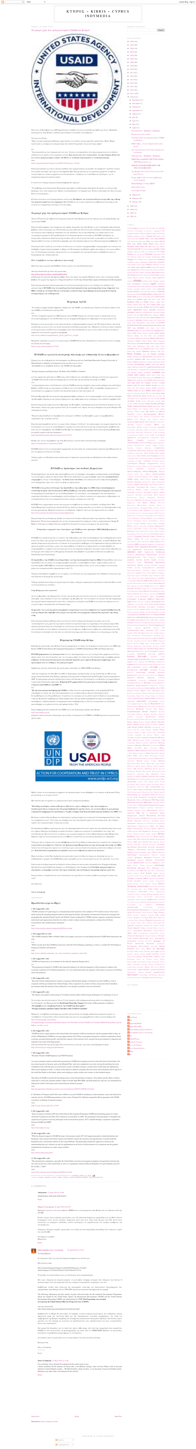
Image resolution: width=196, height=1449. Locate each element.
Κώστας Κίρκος (132, 722)
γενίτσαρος (144, 513)
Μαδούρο (161, 743)
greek (134, 299)
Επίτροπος (130, 625)
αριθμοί (155, 479)
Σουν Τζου (143, 889)
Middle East (139, 338)
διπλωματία (131, 573)
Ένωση (162, 609)
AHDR (141, 233)
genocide (139, 297)
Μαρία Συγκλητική (45, 1206)
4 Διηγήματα (157, 231)
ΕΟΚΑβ (162, 615)
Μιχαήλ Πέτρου (140, 766)
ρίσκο (149, 870)
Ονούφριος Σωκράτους (146, 808)
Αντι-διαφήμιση (152, 456)
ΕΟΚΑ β (156, 615)
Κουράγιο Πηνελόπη (143, 704)
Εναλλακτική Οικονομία (136, 607)
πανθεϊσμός (161, 818)
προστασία (148, 863)
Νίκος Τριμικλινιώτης (141, 789)
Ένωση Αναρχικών (133, 612)
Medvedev (130, 336)
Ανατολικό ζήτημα (145, 443)
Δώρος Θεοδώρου (154, 575)
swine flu (136, 385)
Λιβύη (163, 735)
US (137, 398)
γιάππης (136, 523)
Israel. (150, 315)
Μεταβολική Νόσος (141, 758)
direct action (156, 272)
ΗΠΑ (163, 643)
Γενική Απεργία (143, 510)
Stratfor (163, 380)
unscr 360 (162, 396)
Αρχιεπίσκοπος (153, 484)
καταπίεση (161, 678)
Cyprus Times (155, 267)
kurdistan (151, 325)
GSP (149, 299)
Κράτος (136, 706)
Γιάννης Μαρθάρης (133, 518)
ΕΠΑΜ (133, 617)
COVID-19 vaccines (159, 265)
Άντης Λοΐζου (131, 456)
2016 (132, 76)
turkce (148, 390)
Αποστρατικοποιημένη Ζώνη (144, 477)
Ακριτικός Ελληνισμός (150, 427)
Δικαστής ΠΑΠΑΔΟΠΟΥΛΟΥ (145, 568)
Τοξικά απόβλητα (139, 920)
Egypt (159, 278)
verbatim (147, 404)
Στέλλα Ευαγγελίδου (145, 897)
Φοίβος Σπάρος (139, 951)
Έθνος (129, 586)
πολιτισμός (161, 844)
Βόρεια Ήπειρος (149, 503)
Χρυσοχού (161, 975)
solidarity (130, 375)
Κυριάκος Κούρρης (143, 714)
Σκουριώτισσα (160, 881)
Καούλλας (130, 672)
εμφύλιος (130, 604)
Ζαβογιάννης (149, 638)
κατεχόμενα (131, 683)
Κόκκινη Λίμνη (147, 693)
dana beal (134, 270)
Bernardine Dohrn (133, 246)
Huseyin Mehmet (138, 307)
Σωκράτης (138, 912)
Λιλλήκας (130, 737)
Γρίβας (152, 536)
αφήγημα (155, 492)
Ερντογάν (147, 628)
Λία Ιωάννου (147, 735)
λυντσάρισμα (155, 740)
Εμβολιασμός (160, 599)
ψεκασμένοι (138, 977)
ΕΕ (149, 581)
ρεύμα (137, 870)
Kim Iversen (157, 320)
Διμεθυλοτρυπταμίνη (133, 570)
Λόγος (163, 737)
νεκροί (153, 779)
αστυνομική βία (143, 487)
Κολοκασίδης (131, 696)
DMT (128, 275)
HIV (144, 304)
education (148, 278)
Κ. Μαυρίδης (150, 662)
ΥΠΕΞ (135, 933)
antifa (156, 239)
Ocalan (163, 346)
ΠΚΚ (138, 839)
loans (143, 330)
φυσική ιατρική (142, 957)
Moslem (144, 341)
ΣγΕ (136, 878)
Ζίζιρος (150, 641)
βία (143, 500)
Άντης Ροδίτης (142, 456)
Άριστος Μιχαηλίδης (158, 482)
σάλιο (137, 876)
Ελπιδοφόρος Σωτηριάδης (136, 599)
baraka (139, 243)
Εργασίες (146, 625)
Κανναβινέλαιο (132, 670)
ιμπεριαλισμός (81, 1177)
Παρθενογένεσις (143, 826)
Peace (163, 351)
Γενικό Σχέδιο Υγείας (157, 510)
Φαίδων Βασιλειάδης (141, 938)
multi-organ (161, 341)
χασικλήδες (136, 964)
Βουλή (159, 505)
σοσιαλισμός (143, 886)
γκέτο (149, 534)
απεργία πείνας (133, 474)
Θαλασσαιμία (147, 646)
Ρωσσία (149, 873)
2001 (132, 216)
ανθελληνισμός (159, 451)
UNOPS (66, 1177)
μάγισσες (146, 743)
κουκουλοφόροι (132, 704)
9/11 (163, 231)
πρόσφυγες (156, 863)
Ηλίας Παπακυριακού (153, 643)
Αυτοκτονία (139, 492)
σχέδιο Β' (130, 912)
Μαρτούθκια (155, 753)
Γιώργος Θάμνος (152, 523)
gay (153, 294)
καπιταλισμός (141, 672)
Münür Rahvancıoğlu (133, 343)
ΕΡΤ (163, 628)
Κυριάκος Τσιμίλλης (158, 714)
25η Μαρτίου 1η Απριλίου (143, 231)
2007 (132, 213)
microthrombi (161, 336)
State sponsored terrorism (140, 380)
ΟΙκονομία (148, 802)
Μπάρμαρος (131, 771)
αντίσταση (147, 461)
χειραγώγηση (131, 967)
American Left (151, 236)
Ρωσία (143, 873)
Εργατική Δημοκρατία (157, 625)
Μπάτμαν (139, 771)
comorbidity (130, 262)
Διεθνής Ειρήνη (150, 560)
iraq (138, 315)
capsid (136, 252)
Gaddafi (143, 294)
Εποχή (141, 625)
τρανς (144, 923)
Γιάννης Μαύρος (146, 518)
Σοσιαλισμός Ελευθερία (157, 886)
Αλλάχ (147, 435)
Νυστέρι (130, 797)
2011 (132, 93)
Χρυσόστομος (153, 975)
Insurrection (139, 312)
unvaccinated (131, 398)
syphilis (143, 385)
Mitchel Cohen (154, 338)
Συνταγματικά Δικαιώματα (138, 909)
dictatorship (148, 272)
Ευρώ (129, 635)
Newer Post (35, 1416)
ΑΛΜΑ (152, 435)
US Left (150, 398)
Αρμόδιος (130, 484)
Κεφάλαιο (130, 685)
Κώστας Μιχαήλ (133, 724)
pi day (140, 357)
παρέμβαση (161, 823)
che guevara (140, 254)
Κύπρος (145, 711)
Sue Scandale (145, 383)
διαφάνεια (152, 557)
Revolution (130, 364)
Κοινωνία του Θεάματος (135, 693)
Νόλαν (151, 792)
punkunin (138, 359)
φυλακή (162, 951)
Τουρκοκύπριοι (156, 920)
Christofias (149, 254)
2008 (132, 209)
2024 (132, 48)
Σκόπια (152, 881)
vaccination (130, 401)
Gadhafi (149, 294)
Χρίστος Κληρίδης (145, 972)
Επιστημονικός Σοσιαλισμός (156, 623)
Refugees (130, 362)
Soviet (129, 378)
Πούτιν (154, 852)
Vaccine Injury (160, 401)
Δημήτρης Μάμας (133, 547)
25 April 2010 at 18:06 (55, 1192)
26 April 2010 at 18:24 (75, 1250)
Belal (130, 1020)
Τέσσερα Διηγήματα (133, 917)
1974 (163, 228)
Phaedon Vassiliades (158, 354)
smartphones (147, 372)
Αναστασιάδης (133, 442)
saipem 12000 (131, 367)
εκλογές (138, 588)
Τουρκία (148, 920)
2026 (132, 41)
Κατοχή (147, 682)
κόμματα (130, 698)
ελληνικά (160, 593)
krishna (153, 323)
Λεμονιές (137, 732)
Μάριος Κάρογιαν (141, 750)
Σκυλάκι (136, 884)
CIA (163, 254)
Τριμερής (130, 925)
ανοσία (162, 453)
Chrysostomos (157, 254)
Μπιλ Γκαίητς (147, 771)
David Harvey (141, 270)
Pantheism (153, 351)
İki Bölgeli (156, 307)
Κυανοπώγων (153, 706)
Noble (148, 346)
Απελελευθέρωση (134, 471)
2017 (132, 72)
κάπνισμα (151, 672)
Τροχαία (156, 925)
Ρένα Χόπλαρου (153, 868)
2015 (132, 79)
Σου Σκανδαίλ (132, 889)
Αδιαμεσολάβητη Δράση (135, 422)
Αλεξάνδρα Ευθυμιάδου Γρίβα (137, 430)
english (153, 283)
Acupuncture (131, 233)
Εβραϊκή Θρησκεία (151, 578)
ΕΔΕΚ (146, 581)
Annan (41, 1177)
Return (163, 362)
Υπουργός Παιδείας (151, 936)
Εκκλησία (130, 588)
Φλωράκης (130, 951)
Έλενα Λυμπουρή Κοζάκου (156, 588)
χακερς (156, 959)
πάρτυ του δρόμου (157, 826)
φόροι (157, 951)
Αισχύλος (139, 425)
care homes (141, 252)
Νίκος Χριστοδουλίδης (157, 789)
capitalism (130, 252)
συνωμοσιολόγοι (155, 910)
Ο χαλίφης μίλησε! (139, 190)
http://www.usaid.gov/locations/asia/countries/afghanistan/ (52, 513)
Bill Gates (156, 246)
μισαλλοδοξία (160, 763)
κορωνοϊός (141, 701)
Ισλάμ (157, 659)
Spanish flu (135, 378)
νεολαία (140, 782)
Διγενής (139, 560)
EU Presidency (154, 286)
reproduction (142, 362)
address (137, 233)
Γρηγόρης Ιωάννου (142, 536)
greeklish (139, 299)
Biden (142, 246)
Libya (137, 330)
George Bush (146, 297)
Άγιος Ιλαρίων (153, 419)
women (157, 409)
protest (155, 357)
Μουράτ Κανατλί (159, 769)
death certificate (154, 270)
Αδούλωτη (148, 422)
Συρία (162, 910)
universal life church (139, 396)
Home (77, 1416)
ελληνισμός (160, 596)
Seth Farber (161, 370)
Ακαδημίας (148, 425)
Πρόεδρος (141, 860)
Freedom (133, 294)
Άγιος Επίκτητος (140, 419)
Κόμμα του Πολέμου (158, 696)
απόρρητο (130, 477)
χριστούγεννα (159, 972)
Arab (128, 241)
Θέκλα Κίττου (144, 651)
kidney (151, 320)
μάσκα (129, 756)
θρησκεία (161, 654)
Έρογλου (156, 628)
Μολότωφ (148, 769)
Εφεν (163, 635)
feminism (136, 291)
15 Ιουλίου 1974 (144, 228)
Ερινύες (129, 628)
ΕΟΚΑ (144, 615)
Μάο (158, 745)
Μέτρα (157, 758)
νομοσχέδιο (146, 795)
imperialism (137, 309)
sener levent (51, 1177)
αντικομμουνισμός (133, 458)
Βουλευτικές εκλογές (146, 505)
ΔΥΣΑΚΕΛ (144, 575)
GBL (163, 294)
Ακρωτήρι (161, 427)
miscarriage (146, 338)
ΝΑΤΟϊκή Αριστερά (148, 776)
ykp (147, 411)
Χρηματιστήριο (132, 969)
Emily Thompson (154, 281)
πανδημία (144, 818)
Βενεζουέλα (131, 500)
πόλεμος (145, 842)
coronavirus (161, 262)
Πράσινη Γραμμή (158, 855)
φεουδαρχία (161, 943)
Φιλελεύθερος (144, 946)
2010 (132, 97)
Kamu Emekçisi (156, 317)
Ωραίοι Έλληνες (158, 977)
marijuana (157, 330)
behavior (162, 244)
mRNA (155, 341)
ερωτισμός (149, 630)
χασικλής (144, 964)
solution (148, 375)
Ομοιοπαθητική (144, 805)
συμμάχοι (162, 902)
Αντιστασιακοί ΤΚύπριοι (136, 463)
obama (157, 346)
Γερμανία (151, 513)
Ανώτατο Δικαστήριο (154, 466)
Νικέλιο (143, 784)
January (135, 202)
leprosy (153, 328)
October (135, 107)
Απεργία (162, 471)
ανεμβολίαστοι (159, 448)
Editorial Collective (139, 278)
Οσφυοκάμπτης (152, 810)
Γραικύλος (130, 536)
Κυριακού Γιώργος (135, 1042)
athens (148, 241)
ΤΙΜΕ (150, 917)
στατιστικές (131, 894)
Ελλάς (136, 593)
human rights (155, 304)
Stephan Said (156, 380)
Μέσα (147, 756)
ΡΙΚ (145, 870)
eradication (130, 286)
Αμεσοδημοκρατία (143, 437)
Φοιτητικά (147, 951)
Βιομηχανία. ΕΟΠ (133, 503)
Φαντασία (148, 941)
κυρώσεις (130, 717)
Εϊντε (142, 586)
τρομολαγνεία (148, 925)
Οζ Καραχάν (147, 800)
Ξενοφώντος (152, 797)
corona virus (152, 262)
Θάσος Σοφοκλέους (140, 649)
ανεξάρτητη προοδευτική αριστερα (140, 451)
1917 (156, 228)
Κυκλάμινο (130, 709)
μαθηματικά (131, 745)
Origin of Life (155, 349)
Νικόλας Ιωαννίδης (152, 784)
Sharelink (133, 372)
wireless (151, 409)
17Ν (150, 228)
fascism (129, 291)
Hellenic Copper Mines (157, 302)
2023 (132, 52)
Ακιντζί (139, 427)
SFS (128, 372)
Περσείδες (136, 834)
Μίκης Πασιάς (141, 763)
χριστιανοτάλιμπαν (158, 969)
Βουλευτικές (131, 505)
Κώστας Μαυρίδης (158, 722)
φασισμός (157, 941)
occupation (130, 349)
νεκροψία (158, 779)
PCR (158, 351)
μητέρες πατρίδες (150, 761)
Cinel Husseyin (131, 257)
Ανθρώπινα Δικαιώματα (135, 453)
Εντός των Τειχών (152, 609)
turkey (154, 391)
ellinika (137, 280)
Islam (141, 315)
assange (143, 241)
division (162, 272)
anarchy (159, 236)
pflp (148, 354)
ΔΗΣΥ (140, 552)
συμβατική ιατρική (145, 902)
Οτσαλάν (162, 810)
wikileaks (145, 409)
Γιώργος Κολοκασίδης (134, 529)
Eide (163, 278)
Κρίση (141, 706)
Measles (139, 333)
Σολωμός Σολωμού (151, 884)
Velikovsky (141, 404)
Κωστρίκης (154, 724)
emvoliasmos (137, 284)
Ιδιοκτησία (154, 656)
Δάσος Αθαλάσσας (143, 542)
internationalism (147, 312)
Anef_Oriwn (135, 239)
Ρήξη (141, 870)
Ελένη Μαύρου (144, 591)
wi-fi (140, 409)
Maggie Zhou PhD (134, 1026)
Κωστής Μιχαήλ (145, 724)
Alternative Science (139, 236)
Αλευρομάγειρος (132, 435)
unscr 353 (155, 396)
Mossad (150, 341)
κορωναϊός (131, 701)
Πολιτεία (156, 842)
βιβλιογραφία (149, 500)
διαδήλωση (160, 552)
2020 (132, 62)
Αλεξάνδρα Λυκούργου (157, 430)
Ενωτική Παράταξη (152, 612)
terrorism (154, 385)
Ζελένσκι (144, 641)
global (152, 297)
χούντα (162, 967)
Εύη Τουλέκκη (139, 633)
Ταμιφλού (144, 915)
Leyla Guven (160, 328)
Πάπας (162, 821)
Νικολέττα (141, 787)
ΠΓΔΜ (129, 831)
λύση (163, 740)
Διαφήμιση (161, 557)
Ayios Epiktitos (155, 241)
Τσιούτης (149, 928)
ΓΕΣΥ (157, 513)
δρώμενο (138, 575)
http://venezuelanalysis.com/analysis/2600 (46, 443)
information (131, 312)
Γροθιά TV (138, 539)
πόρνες (149, 852)
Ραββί (129, 865)
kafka (141, 317)
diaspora (141, 272)
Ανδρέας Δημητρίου (158, 443)
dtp (140, 275)
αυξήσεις (146, 490)
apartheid (162, 239)
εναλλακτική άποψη (141, 604)
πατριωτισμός (138, 828)
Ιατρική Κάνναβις (137, 656)
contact (137, 262)
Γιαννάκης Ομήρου (147, 516)
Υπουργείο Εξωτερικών (135, 936)
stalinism (130, 380)
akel (148, 233)
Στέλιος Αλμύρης (140, 894)
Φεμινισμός (150, 943)
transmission (161, 388)
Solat (163, 372)
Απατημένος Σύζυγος (156, 469)
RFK (153, 364)
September (136, 110)
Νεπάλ (157, 782)
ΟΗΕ (153, 800)
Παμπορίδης (136, 818)
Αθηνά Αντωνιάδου (158, 422)
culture (133, 267)
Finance (153, 291)
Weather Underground (134, 406)
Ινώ (151, 659)
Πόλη (150, 842)
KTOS (136, 325)
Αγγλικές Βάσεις (133, 417)
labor (155, 325)
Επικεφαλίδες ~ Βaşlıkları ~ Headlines (146, 130)
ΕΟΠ (128, 617)
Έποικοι (136, 625)
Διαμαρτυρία (140, 555)
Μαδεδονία (153, 743)
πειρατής (135, 831)
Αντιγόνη (162, 456)
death (147, 270)
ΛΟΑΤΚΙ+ (137, 737)
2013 (132, 86)
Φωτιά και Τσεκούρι (144, 959)
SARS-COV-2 (143, 367)
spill (152, 378)
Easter (148, 275)
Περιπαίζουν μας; (138, 187)
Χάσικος (151, 964)
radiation (153, 359)
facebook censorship (133, 289)
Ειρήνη (147, 586)
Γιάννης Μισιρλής (159, 518)
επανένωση (139, 620)
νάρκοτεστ (154, 774)
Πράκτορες (161, 852)
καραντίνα (141, 675)
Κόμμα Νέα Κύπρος (143, 696)
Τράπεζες (150, 923)
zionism (152, 411)
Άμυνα (130, 440)
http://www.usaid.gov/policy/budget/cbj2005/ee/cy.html (51, 928)
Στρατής (143, 899)
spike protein (146, 378)
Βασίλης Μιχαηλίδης (147, 497)
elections (129, 281)
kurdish (145, 325)
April (134, 127)
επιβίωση (162, 620)
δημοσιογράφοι (148, 549)
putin (143, 359)
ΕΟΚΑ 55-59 (150, 615)
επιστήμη (144, 623)
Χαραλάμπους (142, 962)
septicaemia (154, 370)
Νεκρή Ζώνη (146, 779)
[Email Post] (93, 1175)
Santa (137, 367)
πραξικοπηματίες (144, 855)
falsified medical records (148, 289)
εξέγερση (162, 612)
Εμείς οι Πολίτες (139, 602)
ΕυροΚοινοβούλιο (159, 633)
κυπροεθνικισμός (134, 711)
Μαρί (162, 745)
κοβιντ (163, 691)
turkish (159, 391)
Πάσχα (129, 828)
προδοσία (130, 857)
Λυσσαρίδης (131, 743)
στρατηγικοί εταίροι (133, 899)
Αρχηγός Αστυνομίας (141, 484)
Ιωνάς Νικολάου (139, 662)
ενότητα (142, 609)
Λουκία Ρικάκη (145, 740)
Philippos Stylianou (132, 357)
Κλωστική (156, 691)
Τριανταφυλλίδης (159, 923)
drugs (137, 275)
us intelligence (143, 398)
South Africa (161, 375)
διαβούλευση (149, 552)
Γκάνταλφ (139, 534)
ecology (156, 275)
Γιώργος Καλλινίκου (140, 526)
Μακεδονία (147, 745)
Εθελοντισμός (137, 583)
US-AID (156, 398)
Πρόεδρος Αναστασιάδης (155, 860)
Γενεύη (134, 510)
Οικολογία (131, 802)
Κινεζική (130, 688)
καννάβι (162, 667)
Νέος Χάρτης (148, 782)
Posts (60, 1440)
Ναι (147, 774)
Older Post (118, 1416)
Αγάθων (139, 414)
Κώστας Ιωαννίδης (159, 719)
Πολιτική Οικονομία (134, 844)
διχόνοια (138, 573)
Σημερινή (152, 878)
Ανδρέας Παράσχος (143, 448)
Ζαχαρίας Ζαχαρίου (134, 641)
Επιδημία (130, 623)
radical (159, 359)
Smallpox (140, 372)
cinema (139, 257)
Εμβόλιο (130, 602)
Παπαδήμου (155, 821)
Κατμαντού (139, 683)
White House (157, 406)
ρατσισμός (160, 865)
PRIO (150, 357)
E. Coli (144, 275)
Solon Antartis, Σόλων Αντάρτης (50, 1250)
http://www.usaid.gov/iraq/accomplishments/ (47, 1047)
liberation (130, 330)
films (149, 291)
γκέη (144, 534)
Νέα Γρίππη (160, 776)
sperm (140, 378)
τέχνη (146, 917)
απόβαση (147, 474)
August (135, 114)
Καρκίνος (161, 675)
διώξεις (144, 573)
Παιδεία (142, 816)
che (135, 254)
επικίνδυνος (137, 623)
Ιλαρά (163, 656)
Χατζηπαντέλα (160, 964)
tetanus (129, 388)
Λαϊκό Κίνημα (132, 727)
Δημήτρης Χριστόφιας (149, 546)
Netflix (129, 346)
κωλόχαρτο (139, 717)
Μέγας (141, 756)
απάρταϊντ (140, 469)
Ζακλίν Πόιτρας (159, 638)
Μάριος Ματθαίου (154, 750)
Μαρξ (148, 753)
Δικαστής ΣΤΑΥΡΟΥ (151, 565)
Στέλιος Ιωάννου (153, 894)
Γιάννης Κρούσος (159, 516)
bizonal (129, 249)
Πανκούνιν (146, 821)
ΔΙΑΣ (145, 557)
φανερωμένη (131, 941)
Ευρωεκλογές (136, 635)
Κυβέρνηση (161, 706)
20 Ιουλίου (130, 231)
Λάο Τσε (136, 730)
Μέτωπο (139, 761)
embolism (145, 281)
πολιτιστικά (132, 847)
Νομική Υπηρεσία (159, 792)
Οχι (138, 812)
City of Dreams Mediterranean (151, 257)
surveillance (154, 383)
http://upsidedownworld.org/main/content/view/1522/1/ (51, 435)
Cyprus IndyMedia (135, 1023)
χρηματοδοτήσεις (144, 969)
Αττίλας (138, 490)
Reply (40, 1199)
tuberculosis (141, 391)
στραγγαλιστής (160, 897)
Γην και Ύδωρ (137, 516)
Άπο (141, 474)
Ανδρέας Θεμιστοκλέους (135, 445)
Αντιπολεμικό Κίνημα (146, 458)
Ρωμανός (136, 873)
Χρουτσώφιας (143, 975)
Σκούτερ (130, 884)
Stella (150, 380)
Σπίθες (156, 889)
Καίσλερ (145, 667)
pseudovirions (161, 357)
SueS (130, 1036)
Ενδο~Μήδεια (151, 607)
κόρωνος (162, 701)
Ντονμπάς (161, 795)
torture (154, 388)
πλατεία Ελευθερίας (148, 839)
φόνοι (152, 951)
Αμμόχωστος (155, 437)
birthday (162, 246)
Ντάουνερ (154, 795)
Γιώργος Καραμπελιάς (156, 526)
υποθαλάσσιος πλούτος (157, 933)
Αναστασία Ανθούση (156, 440)
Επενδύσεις (147, 620)
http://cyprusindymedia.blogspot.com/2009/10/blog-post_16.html (55, 163)
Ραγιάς (135, 865)
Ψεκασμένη (130, 977)
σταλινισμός (143, 892)
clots (135, 259)
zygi (157, 411)
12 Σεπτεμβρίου (133, 228)
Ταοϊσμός (151, 915)
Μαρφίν (162, 753)
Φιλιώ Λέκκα (140, 949)
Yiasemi (142, 411)
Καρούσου (151, 678)
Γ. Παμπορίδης (143, 508)
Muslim (152, 343)
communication (151, 259)
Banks (134, 244)
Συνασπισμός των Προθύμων (139, 905)
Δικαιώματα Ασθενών (135, 565)
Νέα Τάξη (139, 779)
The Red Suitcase (139, 388)
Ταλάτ (129, 915)
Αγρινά (162, 419)
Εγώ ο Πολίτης (138, 581)
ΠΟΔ (135, 842)
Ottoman (162, 349)
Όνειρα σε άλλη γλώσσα (141, 134)
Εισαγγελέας (154, 586)
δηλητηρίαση (143, 544)
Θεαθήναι (151, 649)
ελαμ (144, 588)
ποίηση (140, 842)
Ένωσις (142, 612)
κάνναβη (154, 666)
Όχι (143, 813)
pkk (144, 357)
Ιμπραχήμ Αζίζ (144, 659)
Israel (146, 315)
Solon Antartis (139, 375)
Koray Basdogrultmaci (138, 323)
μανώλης (154, 745)
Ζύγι (155, 640)
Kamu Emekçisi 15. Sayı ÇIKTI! (143, 183)
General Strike (132, 297)
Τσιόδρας (143, 928)
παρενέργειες (132, 826)
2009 (132, 206)
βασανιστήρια (148, 495)
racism (148, 359)
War (152, 404)
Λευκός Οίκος (151, 732)
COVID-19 (148, 265)
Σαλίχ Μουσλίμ (145, 876)
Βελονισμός (161, 497)
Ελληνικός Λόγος (147, 596)
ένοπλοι (136, 609)
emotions (162, 281)
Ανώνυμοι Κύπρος (141, 466)
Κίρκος (158, 688)
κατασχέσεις (143, 680)
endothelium (145, 284)
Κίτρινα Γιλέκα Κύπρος (136, 691)
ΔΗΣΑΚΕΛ (131, 552)
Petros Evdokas (134, 353)
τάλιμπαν (136, 915)
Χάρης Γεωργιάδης (153, 962)
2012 (132, 90)
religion (135, 362)
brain (142, 249)
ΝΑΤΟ (138, 776)
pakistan (139, 351)
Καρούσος (140, 678)
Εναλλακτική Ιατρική (157, 604)
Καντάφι (162, 670)
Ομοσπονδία (154, 805)
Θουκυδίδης (152, 654)
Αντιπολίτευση (159, 458)
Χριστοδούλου (131, 972)
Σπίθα (150, 889)
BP (140, 249)
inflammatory (161, 310)
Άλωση (157, 435)
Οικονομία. (156, 802)
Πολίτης (162, 842)
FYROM (138, 294)
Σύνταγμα (161, 907)
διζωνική (149, 562)
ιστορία (130, 662)
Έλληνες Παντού (150, 594)
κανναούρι (153, 670)
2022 (132, 55)
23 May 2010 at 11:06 (60, 1360)
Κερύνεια (161, 683)
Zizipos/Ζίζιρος (134, 1039)
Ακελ (156, 424)
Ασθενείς (162, 484)
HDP (163, 299)
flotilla (160, 291)
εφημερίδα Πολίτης (139, 638)
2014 (132, 83)
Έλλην (142, 594)
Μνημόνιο (141, 769)
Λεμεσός (130, 732)
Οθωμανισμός (160, 800)
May (134, 124)
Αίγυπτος (130, 425)
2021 (132, 59)
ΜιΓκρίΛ (162, 761)
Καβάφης (130, 664)
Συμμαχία (155, 902)
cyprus (138, 267)
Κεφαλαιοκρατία (142, 685)
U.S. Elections (136, 393)
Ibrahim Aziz (148, 307)
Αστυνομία (131, 487)
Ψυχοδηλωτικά (147, 977)
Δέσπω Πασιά (155, 542)
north (152, 346)
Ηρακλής (130, 646)
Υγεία (129, 931)
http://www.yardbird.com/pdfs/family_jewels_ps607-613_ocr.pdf (54, 335)
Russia (162, 364)
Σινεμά (129, 881)
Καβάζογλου (161, 662)
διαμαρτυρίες (151, 554)
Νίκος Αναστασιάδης (152, 787)
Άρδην (136, 479)
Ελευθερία (154, 591)
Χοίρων (147, 967)
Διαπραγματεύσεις (134, 557)
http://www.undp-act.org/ (40, 712)
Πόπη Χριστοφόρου (141, 852)
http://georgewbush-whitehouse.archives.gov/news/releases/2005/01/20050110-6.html (62, 1089)
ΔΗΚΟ (137, 544)
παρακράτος (131, 823)
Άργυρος (162, 477)
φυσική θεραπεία (152, 954)
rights (157, 364)
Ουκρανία (130, 813)
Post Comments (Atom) (49, 1421)
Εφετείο (129, 638)
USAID (72, 1177)
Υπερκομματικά (143, 933)
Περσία (142, 834)
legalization (140, 328)
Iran (135, 315)
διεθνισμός (161, 560)
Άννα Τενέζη (148, 453)
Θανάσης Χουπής (159, 646)
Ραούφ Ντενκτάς (146, 865)
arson (137, 241)
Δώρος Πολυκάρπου (138, 578)
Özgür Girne (131, 351)
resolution (149, 362)
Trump (136, 391)
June (134, 121)
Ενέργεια (130, 609)
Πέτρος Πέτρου (159, 837)
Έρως (142, 630)
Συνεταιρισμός (148, 907)
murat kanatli (144, 343)
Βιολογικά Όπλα (159, 500)
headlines (130, 302)
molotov (138, 341)
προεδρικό (131, 860)
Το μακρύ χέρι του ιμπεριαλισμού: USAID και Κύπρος (60, 30)
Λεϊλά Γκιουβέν (146, 730)
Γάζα (150, 508)
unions (158, 393)
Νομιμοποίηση (132, 795)
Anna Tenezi (132, 1017)
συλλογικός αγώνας (133, 902)
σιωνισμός (137, 881)
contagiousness (143, 262)
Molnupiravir (131, 341)
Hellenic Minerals (132, 304)
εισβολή (162, 586)
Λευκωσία (161, 732)
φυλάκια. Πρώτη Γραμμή (136, 954)
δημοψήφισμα (160, 549)
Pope (147, 357)
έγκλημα (130, 581)
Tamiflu (148, 385)
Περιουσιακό (156, 831)
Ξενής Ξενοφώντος (140, 797)
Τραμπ (139, 923)
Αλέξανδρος (131, 432)
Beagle (157, 244)
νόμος (139, 795)
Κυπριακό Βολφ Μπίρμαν (155, 709)
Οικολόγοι (139, 802)
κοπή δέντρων (160, 698)
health (137, 302)
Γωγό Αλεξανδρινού (152, 539)
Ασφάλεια (153, 487)
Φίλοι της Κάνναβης (156, 948)
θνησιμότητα (141, 654)
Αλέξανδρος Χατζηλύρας (144, 432)
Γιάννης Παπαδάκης (134, 521)
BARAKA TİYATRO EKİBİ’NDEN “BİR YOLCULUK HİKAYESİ (146, 166)
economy (162, 275)
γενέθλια (156, 508)
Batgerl (151, 244)
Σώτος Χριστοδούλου (136, 1048)
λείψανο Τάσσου (159, 730)
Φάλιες (152, 938)
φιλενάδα (154, 946)
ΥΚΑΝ (129, 933)
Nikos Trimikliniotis (139, 346)
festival (141, 291)
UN (150, 393)
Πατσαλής (147, 828)
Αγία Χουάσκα (145, 417)
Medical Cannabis (148, 333)
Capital (162, 249)
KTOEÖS (130, 325)
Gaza (156, 294)
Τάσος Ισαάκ (160, 915)
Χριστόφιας (132, 974)
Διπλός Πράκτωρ (158, 570)
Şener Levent (160, 367)
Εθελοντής (153, 581)
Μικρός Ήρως (151, 763)
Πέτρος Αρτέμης (151, 834)
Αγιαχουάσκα (155, 417)
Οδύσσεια (139, 800)
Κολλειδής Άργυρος (159, 693)
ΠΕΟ (140, 831)
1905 (153, 228)
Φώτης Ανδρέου (154, 957)
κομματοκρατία (138, 698)
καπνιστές (161, 672)
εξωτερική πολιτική (134, 615)
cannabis (156, 249)
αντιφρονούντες (153, 463)
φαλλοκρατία (160, 938)
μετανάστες (151, 758)
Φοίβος (130, 1051)
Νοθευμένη (145, 792)
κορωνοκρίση (153, 701)
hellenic (146, 302)
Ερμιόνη (137, 628)
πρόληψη (130, 863)
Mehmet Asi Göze (141, 336)
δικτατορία (161, 568)
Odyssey (137, 349)
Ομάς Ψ (136, 805)
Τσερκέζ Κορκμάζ (133, 928)
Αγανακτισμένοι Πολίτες (154, 414)
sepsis (129, 370)
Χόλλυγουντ (155, 967)
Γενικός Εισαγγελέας (133, 513)
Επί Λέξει (155, 620)
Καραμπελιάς (132, 675)
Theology (148, 388)
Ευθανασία (149, 633)
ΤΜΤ (154, 917)
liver (140, 330)
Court (128, 265)
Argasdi (133, 241)
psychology (130, 359)
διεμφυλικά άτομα (134, 562)
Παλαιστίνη (151, 815)
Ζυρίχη (160, 641)
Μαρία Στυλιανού (150, 748)
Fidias (145, 291)
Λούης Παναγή (132, 740)
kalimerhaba (146, 317)
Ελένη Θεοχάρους (133, 591)
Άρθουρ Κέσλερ (145, 479)
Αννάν (157, 453)
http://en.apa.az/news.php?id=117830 (45, 346)
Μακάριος (138, 745)
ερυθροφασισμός (133, 630)
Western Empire (147, 406)
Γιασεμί (142, 523)
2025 (132, 45)
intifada (162, 312)
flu (164, 291)
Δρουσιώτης (131, 575)
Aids (145, 233)
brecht (146, 249)
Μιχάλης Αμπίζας (152, 766)
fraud (128, 294)
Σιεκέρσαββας (160, 878)
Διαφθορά (130, 560)
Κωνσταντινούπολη (133, 719)
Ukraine (143, 393)
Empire (129, 284)
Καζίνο (136, 664)
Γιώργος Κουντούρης (150, 529)
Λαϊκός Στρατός (144, 727)
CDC (158, 252)
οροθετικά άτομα (140, 810)
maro (130, 1054)
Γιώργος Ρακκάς (154, 531)
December (136, 100)
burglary (150, 249)
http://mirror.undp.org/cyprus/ (42, 1152)
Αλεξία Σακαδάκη (159, 432)
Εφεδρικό (157, 635)
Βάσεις (156, 495)
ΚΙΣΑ (163, 688)
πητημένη (130, 839)
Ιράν (153, 659)
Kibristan (146, 320)
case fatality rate (151, 252)
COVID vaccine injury (138, 265)
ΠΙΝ (135, 839)
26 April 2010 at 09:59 (62, 1207)
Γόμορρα (162, 534)
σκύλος (142, 884)
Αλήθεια (141, 435)
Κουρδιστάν (155, 703)
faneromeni (161, 289)
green (145, 299)
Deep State (135, 272)
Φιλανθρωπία (132, 946)
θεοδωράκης (154, 651)
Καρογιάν (130, 678)
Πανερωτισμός (152, 818)
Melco (150, 336)
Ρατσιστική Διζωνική (136, 868)
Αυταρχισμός (155, 490)
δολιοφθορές (161, 573)
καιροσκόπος (136, 667)
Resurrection (156, 362)
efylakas (154, 278)
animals (141, 239)
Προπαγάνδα (139, 862)
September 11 (135, 370)
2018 (132, 69)
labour (160, 325)
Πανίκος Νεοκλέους (134, 821)
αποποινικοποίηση (158, 474)
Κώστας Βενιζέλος (146, 719)
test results (161, 385)
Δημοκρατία (137, 549)
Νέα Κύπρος (131, 779)
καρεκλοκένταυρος (151, 675)
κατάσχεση (152, 680)
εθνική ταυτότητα (147, 583)
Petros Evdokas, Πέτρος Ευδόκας (140, 1029)
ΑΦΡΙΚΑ (162, 492)
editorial (129, 278)
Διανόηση (162, 555)
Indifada (145, 310)
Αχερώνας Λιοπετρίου (134, 495)
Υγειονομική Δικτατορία (142, 931)
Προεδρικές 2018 (159, 857)
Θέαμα (157, 649)
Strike (138, 383)
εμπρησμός (147, 602)
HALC (159, 299)
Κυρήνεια (153, 712)
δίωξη (149, 573)
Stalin (163, 378)
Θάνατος (130, 649)
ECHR (152, 275)
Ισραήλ (162, 659)
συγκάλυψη (161, 899)
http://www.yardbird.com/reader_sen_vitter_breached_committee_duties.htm (59, 953)
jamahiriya (156, 315)
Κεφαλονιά (153, 685)
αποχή (156, 477)
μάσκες (135, 756)
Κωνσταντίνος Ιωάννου (155, 717)
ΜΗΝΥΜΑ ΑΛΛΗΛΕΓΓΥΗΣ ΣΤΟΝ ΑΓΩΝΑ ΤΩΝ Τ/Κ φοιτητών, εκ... (148, 160)
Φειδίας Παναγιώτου (135, 943)
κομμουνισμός (150, 698)
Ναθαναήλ (140, 774)
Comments (63, 1445)
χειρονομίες (140, 967)
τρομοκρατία (139, 925)
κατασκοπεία (131, 680)
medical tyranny (159, 333)
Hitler (140, 304)
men (154, 336)
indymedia (152, 310)
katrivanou (139, 320)
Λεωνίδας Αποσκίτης (134, 735)
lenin (147, 328)
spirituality (157, 378)
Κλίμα (149, 691)
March (134, 195)
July (134, 117)
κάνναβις (144, 669)
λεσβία (143, 732)
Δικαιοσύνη (160, 562)
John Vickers (135, 317)
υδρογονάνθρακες (159, 931)
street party (131, 383)
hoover (148, 304)
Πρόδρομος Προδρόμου (143, 857)
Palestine (145, 351)
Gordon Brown (160, 297)
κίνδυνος (162, 685)
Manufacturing (149, 330)
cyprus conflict (145, 267)
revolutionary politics (143, 364)
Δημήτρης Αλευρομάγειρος (156, 544)
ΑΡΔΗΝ (130, 479)
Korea (148, 323)
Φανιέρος (141, 941)
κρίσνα (146, 706)
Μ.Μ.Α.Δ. (139, 743)
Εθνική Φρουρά (159, 583)
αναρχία (140, 440)
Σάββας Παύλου (159, 873)
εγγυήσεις (161, 578)
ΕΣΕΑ (157, 630)
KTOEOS (162, 323)
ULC (147, 393)
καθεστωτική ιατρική (145, 664)
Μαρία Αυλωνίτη (134, 748)
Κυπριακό (140, 709)
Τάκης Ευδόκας (159, 912)
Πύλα (163, 863)
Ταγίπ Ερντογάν (147, 912)
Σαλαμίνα (130, 876)
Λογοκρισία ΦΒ (154, 737)
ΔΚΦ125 (153, 573)
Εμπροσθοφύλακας (158, 602)
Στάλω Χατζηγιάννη (157, 892)
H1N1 (154, 299)
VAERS (135, 404)
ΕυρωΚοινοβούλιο (147, 635)
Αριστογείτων (146, 482)
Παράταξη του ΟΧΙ (143, 823)
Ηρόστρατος (138, 646)
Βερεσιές (138, 500)
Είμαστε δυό (136, 586)
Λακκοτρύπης (156, 727)
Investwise (130, 315)
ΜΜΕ (134, 769)
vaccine (138, 401)
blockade (135, 249)
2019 (132, 65)
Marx (134, 333)
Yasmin (137, 411)
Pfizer (144, 354)
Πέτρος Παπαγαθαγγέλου (144, 837)
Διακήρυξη (130, 555)
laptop (134, 328)
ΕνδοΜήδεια (161, 607)
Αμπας (163, 437)
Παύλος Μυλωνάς (158, 828)
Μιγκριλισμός (131, 763)
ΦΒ (164, 941)
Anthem (152, 239)
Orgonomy (146, 349)
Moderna (162, 338)
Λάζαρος (162, 724)
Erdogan (147, 286)
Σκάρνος (145, 881)
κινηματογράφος (150, 688)
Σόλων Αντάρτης (96, 1177)
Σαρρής (154, 876)
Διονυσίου (146, 570)
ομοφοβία (162, 805)
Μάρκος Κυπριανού (139, 753)
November (136, 103)
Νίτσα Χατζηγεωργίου (134, 792)
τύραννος (162, 928)
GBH (159, 294)
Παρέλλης (153, 823)
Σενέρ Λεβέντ (143, 878)
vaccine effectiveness (147, 401)
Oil (141, 349)
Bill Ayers (148, 246)
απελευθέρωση (150, 471)
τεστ (142, 917)
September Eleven (145, 370)
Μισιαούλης (131, 766)
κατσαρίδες (153, 683)
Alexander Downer (155, 233)
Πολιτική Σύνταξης (148, 844)
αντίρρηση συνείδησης (134, 461)
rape (163, 359)
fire (157, 291)
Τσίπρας (155, 928)
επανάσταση (142, 617)
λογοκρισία (145, 737)
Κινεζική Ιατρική (138, 688)
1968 (159, 228)
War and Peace (159, 403)
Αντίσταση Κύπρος (158, 461)
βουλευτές (161, 503)
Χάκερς (162, 959)
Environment (161, 284)
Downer (133, 275)
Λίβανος (156, 735)
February (135, 198)
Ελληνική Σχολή (133, 596)
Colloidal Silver (142, 259)
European (162, 286)
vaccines (129, 404)
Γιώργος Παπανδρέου (141, 531)
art (140, 241)
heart (141, 302)
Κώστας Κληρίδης (145, 722)
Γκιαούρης (155, 534)
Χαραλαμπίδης (132, 962)
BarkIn (145, 244)
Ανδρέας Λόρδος (151, 445)
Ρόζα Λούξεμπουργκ (158, 870)
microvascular (131, 338)
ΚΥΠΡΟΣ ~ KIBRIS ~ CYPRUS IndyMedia (98, 13)
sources (154, 375)
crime (129, 267)
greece (129, 299)
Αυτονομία (147, 492)
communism (161, 259)
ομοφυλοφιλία (132, 808)
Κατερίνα (161, 680)
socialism (156, 372)
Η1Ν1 (142, 643)
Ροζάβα (129, 873)
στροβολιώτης (152, 899)
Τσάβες (162, 925)
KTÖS (140, 325)
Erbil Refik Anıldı (139, 286)
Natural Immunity (160, 343)
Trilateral (130, 391)
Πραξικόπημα (132, 855)
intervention (156, 312)
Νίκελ (138, 784)
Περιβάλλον (146, 831)
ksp (157, 323)
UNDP (60, 1177)
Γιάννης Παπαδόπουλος (150, 521)
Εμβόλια (151, 599)
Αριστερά (137, 482)
